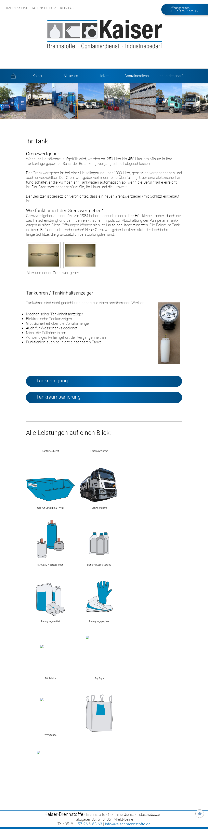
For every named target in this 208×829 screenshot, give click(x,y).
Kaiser (37, 76)
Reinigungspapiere (99, 621)
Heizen (104, 76)
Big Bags (99, 678)
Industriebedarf (170, 76)
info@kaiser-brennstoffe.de (128, 824)
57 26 (83, 824)
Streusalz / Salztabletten (50, 564)
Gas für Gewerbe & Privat (50, 507)
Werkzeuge (50, 735)
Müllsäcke (50, 678)
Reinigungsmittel (50, 621)
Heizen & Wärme (99, 451)
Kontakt (68, 8)
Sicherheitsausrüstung (99, 564)
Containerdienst (137, 76)
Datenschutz (43, 8)
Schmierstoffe (99, 507)
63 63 (97, 824)
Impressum (16, 8)
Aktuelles (71, 76)
